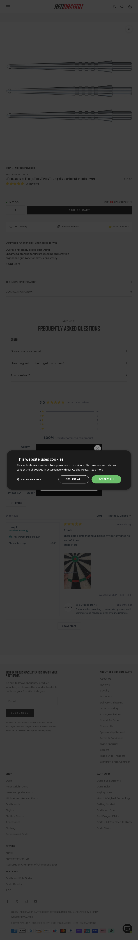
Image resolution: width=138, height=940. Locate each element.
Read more (97, 469)
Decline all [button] (73, 479)
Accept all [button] (106, 479)
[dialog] (69, 470)
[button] (29, 479)
